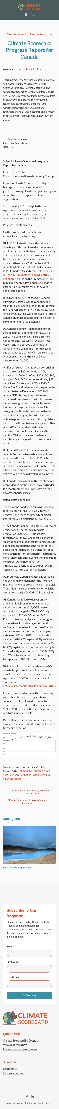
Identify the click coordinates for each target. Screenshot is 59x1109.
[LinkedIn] (32, 1096)
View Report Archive (15, 1044)
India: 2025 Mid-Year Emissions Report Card (30, 867)
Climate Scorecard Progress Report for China (27, 802)
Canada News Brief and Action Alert (29, 34)
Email (10, 946)
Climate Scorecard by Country (20, 1040)
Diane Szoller (33, 69)
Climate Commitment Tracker (20, 1049)
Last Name (13, 977)
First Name (13, 962)
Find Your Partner (13, 1073)
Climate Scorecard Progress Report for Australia (31, 792)
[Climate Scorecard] (29, 7)
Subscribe (29, 995)
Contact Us (9, 1068)
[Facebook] (27, 1096)
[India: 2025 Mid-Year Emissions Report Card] (32, 845)
